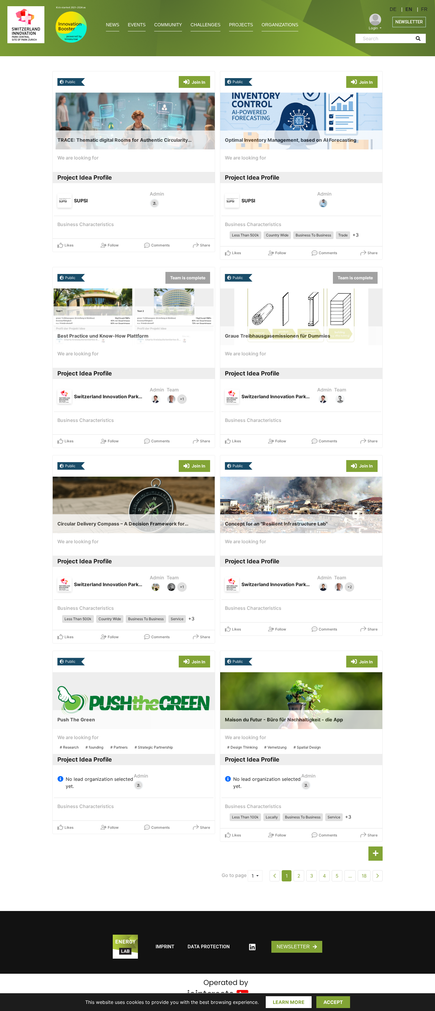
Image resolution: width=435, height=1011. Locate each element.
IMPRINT (165, 946)
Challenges (205, 24)
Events (137, 24)
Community (168, 24)
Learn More (288, 1002)
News (112, 24)
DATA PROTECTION (209, 946)
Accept (333, 1002)
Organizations (280, 24)
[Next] (378, 875)
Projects (241, 24)
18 (364, 876)
